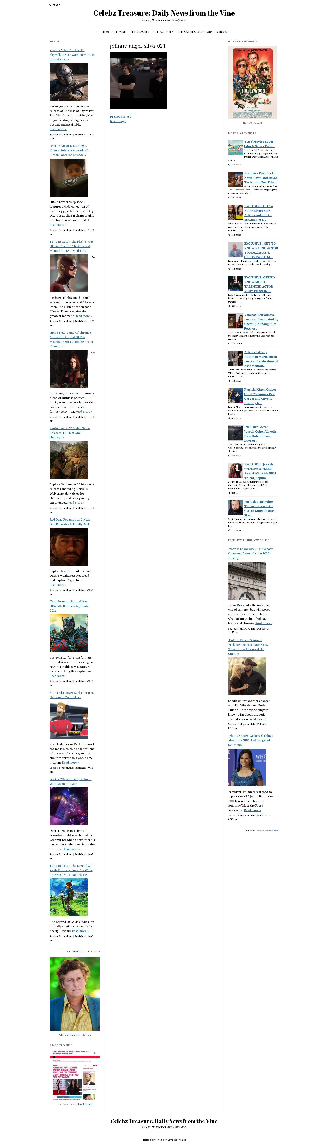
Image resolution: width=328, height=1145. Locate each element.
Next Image (118, 121)
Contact (222, 32)
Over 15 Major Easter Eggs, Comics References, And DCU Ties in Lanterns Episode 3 (69, 150)
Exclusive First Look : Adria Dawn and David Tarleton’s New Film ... (261, 177)
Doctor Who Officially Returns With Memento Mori (70, 781)
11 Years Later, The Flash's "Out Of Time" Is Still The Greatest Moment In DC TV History (71, 246)
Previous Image (120, 116)
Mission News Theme (152, 1139)
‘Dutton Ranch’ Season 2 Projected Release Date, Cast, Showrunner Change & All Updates (248, 647)
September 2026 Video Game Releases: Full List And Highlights (70, 432)
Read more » (58, 129)
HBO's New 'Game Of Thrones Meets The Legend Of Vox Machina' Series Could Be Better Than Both (71, 339)
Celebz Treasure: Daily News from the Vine (164, 13)
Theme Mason (95, 951)
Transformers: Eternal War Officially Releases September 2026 (70, 606)
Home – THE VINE (114, 32)
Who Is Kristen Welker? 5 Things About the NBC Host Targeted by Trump (250, 740)
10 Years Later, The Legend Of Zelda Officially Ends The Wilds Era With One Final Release (71, 870)
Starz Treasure (84, 1104)
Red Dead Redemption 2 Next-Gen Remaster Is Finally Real (70, 521)
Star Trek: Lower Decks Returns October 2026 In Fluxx (72, 694)
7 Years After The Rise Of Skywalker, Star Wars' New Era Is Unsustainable (72, 54)
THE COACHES (139, 32)
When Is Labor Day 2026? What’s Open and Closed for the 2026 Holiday (250, 553)
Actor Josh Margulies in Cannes (75, 1034)
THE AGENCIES (163, 32)
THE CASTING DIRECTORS (195, 32)
